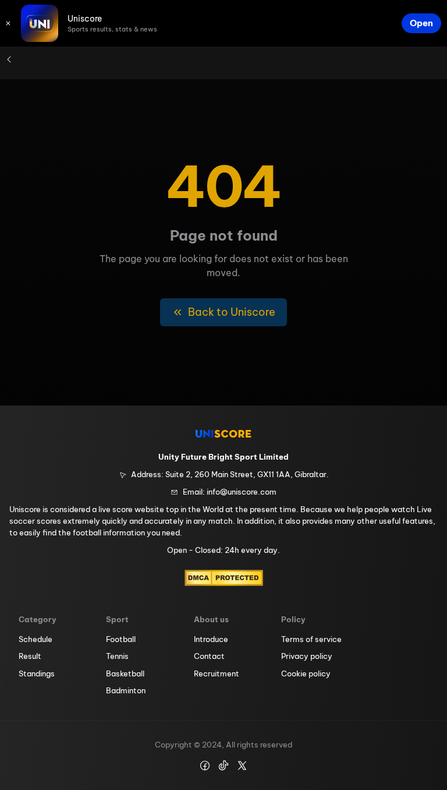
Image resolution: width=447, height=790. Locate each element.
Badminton (126, 690)
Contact (209, 656)
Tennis (117, 656)
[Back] (9, 59)
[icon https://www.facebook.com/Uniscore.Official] (205, 765)
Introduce (211, 639)
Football (121, 639)
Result (30, 656)
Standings (37, 673)
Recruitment (216, 673)
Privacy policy (306, 656)
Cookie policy (306, 673)
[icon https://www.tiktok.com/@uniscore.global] (223, 765)
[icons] (8, 23)
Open (421, 23)
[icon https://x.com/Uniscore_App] (242, 765)
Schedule (35, 639)
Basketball (125, 673)
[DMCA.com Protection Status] (224, 578)
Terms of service (311, 639)
